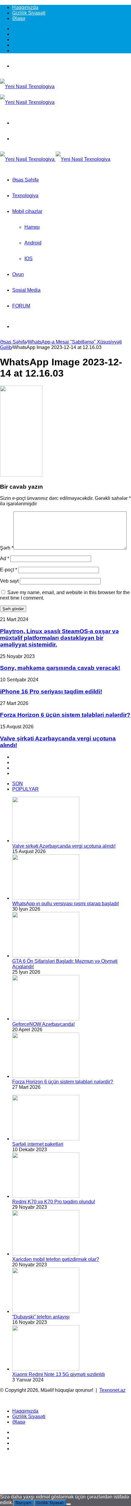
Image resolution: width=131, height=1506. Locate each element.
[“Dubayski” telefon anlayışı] (45, 1311)
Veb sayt (9, 580)
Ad (4, 558)
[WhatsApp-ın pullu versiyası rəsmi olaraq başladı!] (45, 898)
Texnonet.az (112, 1390)
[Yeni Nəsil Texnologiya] (55, 159)
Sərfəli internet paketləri (37, 1144)
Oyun (18, 274)
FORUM (21, 305)
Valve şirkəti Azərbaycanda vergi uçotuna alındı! (63, 846)
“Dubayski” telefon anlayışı (40, 1316)
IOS (28, 258)
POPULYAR (25, 789)
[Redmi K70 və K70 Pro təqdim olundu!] (45, 1196)
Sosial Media (26, 290)
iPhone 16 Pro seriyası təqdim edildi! (51, 691)
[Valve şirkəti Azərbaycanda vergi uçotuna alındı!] (45, 840)
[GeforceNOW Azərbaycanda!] (45, 1018)
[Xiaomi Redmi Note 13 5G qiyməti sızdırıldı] (45, 1368)
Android (32, 242)
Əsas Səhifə (25, 179)
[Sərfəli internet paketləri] (45, 1138)
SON (17, 783)
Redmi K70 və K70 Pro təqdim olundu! (53, 1201)
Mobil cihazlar (27, 211)
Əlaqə (18, 18)
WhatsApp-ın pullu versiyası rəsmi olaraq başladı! (65, 903)
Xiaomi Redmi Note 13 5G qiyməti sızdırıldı (58, 1374)
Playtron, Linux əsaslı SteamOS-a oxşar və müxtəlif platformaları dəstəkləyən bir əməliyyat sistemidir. (59, 638)
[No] (68, 1504)
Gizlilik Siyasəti (28, 12)
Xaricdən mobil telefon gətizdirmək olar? (55, 1259)
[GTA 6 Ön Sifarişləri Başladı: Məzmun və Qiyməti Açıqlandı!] (45, 955)
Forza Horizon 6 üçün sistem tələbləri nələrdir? (65, 715)
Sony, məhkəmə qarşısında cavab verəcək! (60, 668)
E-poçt (8, 569)
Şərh (6, 547)
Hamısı (32, 227)
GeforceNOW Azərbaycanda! (43, 1024)
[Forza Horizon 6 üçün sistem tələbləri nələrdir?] (45, 1076)
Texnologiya (25, 195)
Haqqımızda (25, 7)
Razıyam (23, 1503)
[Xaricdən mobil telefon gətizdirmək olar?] (45, 1253)
